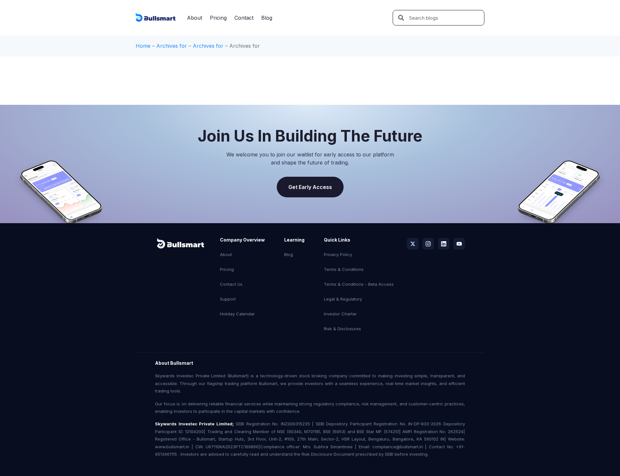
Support (228, 299)
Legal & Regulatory (343, 299)
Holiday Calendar (237, 313)
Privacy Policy (338, 254)
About (194, 18)
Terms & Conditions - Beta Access (359, 284)
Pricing (218, 18)
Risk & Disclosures (342, 328)
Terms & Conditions (344, 269)
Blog (266, 18)
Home (143, 46)
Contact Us (231, 284)
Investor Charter (340, 313)
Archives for (171, 46)
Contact (243, 18)
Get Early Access (310, 187)
